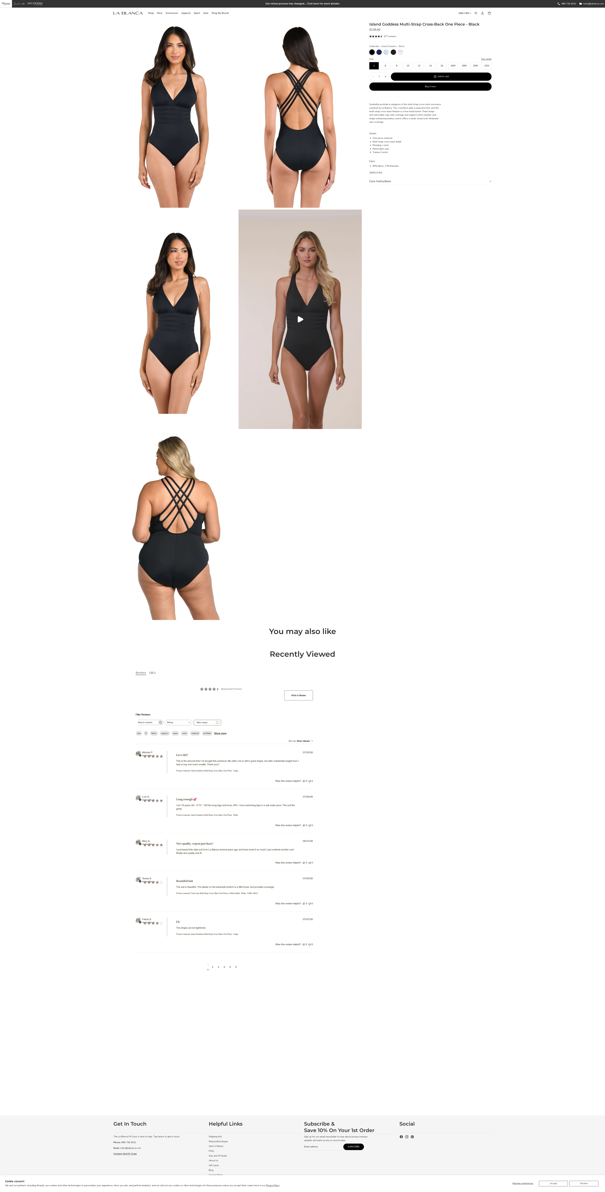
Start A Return (216, 1146)
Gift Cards (214, 1165)
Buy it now (430, 86)
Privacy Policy (272, 1185)
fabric (154, 733)
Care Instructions (380, 181)
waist (175, 733)
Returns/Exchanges (218, 1141)
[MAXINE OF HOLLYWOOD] (6, 4)
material (195, 733)
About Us (213, 1160)
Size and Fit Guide (218, 1155)
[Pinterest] (412, 1137)
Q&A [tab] (152, 672)
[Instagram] (407, 1137)
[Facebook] (401, 1137)
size (139, 733)
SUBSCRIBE (354, 1146)
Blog (211, 1170)
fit (146, 733)
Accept (553, 1183)
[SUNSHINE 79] (19, 4)
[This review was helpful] (304, 780)
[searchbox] (147, 722)
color (184, 733)
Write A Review (298, 695)
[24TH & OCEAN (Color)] (35, 4)
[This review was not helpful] (309, 780)
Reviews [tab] (141, 672)
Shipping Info (215, 1136)
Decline (584, 1183)
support (164, 733)
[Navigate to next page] (224, 970)
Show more (220, 733)
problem (207, 733)
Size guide (486, 59)
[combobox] (178, 722)
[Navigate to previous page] (224, 964)
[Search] (475, 13)
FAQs (211, 1150)
